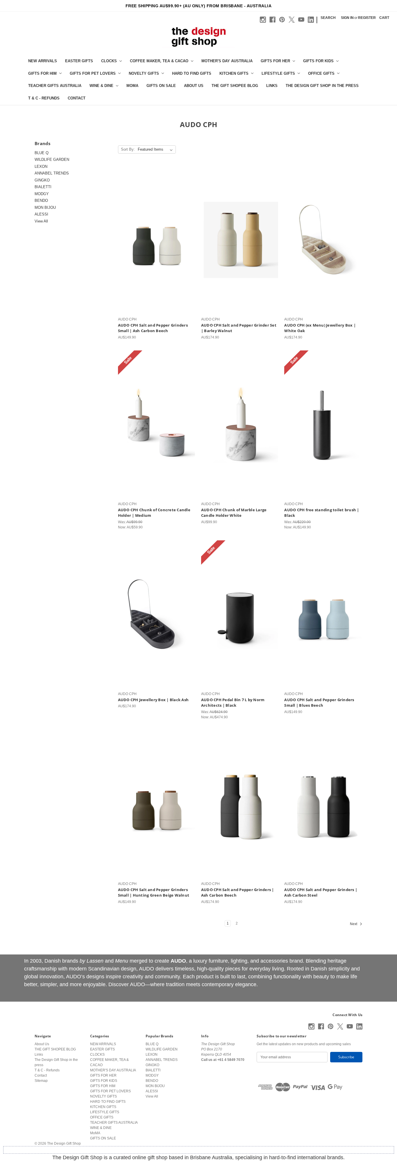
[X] (292, 20)
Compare (154, 244)
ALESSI (41, 214)
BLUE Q (42, 153)
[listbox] (156, 149)
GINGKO (42, 180)
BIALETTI (43, 187)
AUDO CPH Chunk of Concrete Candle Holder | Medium (154, 512)
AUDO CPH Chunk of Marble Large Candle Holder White (234, 512)
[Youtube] (301, 20)
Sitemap (41, 1081)
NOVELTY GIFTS (144, 73)
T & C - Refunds (44, 98)
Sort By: (128, 149)
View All (41, 221)
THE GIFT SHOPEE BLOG (235, 85)
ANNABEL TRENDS (52, 173)
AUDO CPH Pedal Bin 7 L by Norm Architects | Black (233, 702)
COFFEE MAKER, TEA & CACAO (159, 61)
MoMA (132, 85)
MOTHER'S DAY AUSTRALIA (227, 61)
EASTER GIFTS (79, 61)
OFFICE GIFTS (321, 73)
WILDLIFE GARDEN (52, 159)
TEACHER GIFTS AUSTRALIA (54, 85)
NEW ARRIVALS (42, 61)
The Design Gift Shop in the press (322, 85)
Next (354, 924)
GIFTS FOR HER (275, 61)
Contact (76, 98)
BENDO (41, 200)
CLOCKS (109, 61)
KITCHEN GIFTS (233, 73)
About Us (193, 85)
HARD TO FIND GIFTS (191, 73)
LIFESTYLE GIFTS (278, 73)
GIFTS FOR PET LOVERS (93, 73)
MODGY (42, 194)
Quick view (155, 235)
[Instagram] (263, 20)
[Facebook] (272, 20)
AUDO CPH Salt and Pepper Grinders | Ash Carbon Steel (320, 892)
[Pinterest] (282, 20)
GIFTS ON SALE (161, 85)
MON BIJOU (45, 207)
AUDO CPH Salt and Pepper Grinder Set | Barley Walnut (238, 328)
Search (328, 18)
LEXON (41, 166)
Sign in (347, 18)
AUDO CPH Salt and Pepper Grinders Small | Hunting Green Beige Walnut (153, 892)
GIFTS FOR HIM (42, 73)
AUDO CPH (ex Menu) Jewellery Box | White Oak (320, 328)
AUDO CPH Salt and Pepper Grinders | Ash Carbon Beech (237, 892)
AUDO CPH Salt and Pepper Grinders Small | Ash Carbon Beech (153, 328)
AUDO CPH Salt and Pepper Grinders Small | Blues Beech (319, 702)
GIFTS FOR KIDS (318, 61)
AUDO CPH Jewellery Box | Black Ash (153, 699)
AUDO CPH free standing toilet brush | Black (321, 512)
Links (272, 85)
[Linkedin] (311, 20)
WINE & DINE (101, 85)
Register (367, 18)
